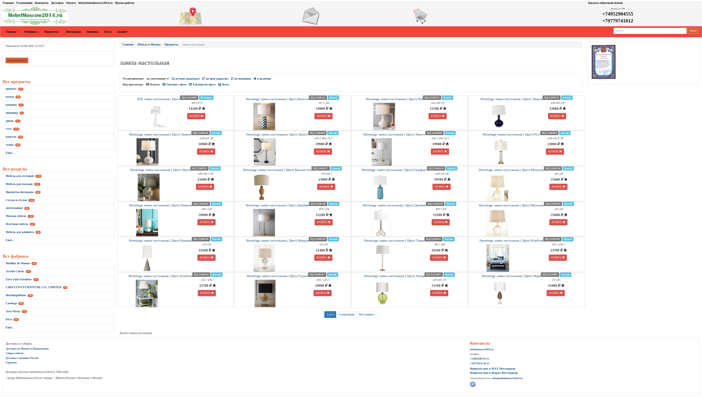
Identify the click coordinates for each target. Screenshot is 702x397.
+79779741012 (617, 21)
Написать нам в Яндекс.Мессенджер (494, 372)
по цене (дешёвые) (187, 78)
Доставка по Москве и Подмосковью (27, 348)
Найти (693, 30)
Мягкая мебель (19, 215)
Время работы (124, 2)
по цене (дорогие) (216, 78)
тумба (12, 144)
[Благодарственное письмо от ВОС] (603, 62)
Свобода (14, 303)
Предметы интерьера (22, 192)
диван (12, 120)
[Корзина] (468, 16)
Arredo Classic (18, 271)
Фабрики (30, 31)
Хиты (108, 31)
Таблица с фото (175, 84)
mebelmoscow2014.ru (481, 349)
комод (12, 96)
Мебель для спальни (22, 184)
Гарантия (11, 362)
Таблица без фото (204, 84)
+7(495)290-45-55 (479, 358)
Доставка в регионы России (22, 358)
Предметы (51, 31)
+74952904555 (617, 14)
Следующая (346, 314)
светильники (17, 207)
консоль (14, 136)
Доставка (57, 2)
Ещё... (10, 152)
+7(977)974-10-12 (479, 363)
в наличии (263, 78)
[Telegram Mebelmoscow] (472, 383)
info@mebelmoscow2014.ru (95, 2)
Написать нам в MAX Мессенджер (492, 368)
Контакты (41, 2)
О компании (24, 2)
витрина (14, 104)
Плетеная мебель (20, 224)
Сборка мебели (14, 353)
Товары (11, 31)
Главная (8, 2)
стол (12, 128)
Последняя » (367, 314)
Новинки (92, 31)
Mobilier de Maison (20, 263)
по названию (242, 78)
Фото (225, 84)
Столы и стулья (19, 200)
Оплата (71, 2)
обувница (14, 112)
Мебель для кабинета (22, 232)
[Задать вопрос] (351, 16)
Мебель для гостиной (23, 175)
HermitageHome (19, 295)
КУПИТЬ (195, 116)
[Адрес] (234, 16)
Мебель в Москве (149, 44)
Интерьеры (73, 31)
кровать (14, 88)
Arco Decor (16, 311)
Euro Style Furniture (21, 279)
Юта (12, 319)
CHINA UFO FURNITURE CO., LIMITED (36, 287)
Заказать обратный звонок (605, 2)
